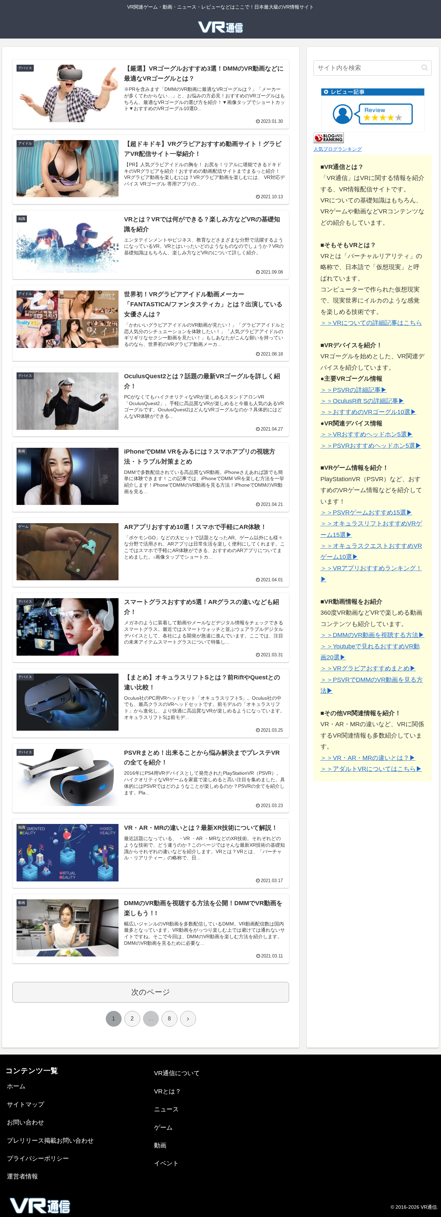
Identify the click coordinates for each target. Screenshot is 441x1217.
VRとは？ (167, 1091)
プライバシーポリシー (38, 1158)
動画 (160, 1145)
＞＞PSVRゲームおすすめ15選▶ (366, 512)
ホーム (16, 1086)
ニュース (166, 1109)
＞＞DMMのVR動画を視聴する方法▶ (372, 635)
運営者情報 (22, 1176)
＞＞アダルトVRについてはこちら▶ (371, 768)
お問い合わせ (25, 1122)
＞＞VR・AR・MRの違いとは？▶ (368, 757)
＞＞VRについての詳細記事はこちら (371, 322)
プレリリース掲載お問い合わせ (50, 1140)
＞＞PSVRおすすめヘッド (356, 445)
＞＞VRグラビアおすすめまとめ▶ (368, 668)
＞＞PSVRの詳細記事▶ (353, 390)
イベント (166, 1163)
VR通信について (177, 1073)
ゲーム (163, 1127)
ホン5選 (404, 445)
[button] (425, 68)
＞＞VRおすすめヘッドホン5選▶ (366, 434)
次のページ (150, 992)
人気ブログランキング (338, 149)
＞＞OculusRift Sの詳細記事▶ (362, 401)
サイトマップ (25, 1104)
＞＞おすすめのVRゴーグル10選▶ (368, 412)
